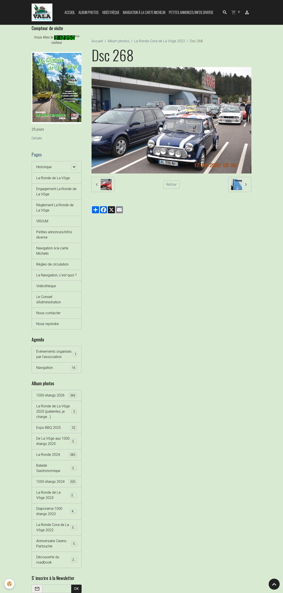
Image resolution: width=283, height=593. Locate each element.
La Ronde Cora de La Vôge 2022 (159, 41)
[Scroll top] (274, 584)
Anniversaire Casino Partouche (56, 543)
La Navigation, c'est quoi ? (56, 275)
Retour (171, 184)
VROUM (42, 221)
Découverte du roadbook (56, 559)
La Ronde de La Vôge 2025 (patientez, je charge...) (57, 411)
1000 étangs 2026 (55, 395)
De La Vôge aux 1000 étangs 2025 (56, 441)
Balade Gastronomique (56, 468)
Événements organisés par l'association (56, 354)
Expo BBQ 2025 (55, 427)
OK (76, 589)
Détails (37, 138)
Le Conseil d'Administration (48, 299)
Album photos (88, 12)
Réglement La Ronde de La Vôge (55, 207)
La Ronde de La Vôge (53, 178)
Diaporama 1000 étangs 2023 (56, 511)
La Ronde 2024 (55, 454)
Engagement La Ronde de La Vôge (56, 191)
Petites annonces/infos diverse (191, 12)
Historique (44, 167)
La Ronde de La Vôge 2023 (56, 495)
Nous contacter (48, 313)
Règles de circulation (52, 264)
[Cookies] (9, 584)
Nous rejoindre (47, 324)
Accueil (70, 12)
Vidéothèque (110, 12)
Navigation (55, 368)
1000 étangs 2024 (55, 481)
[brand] (43, 12)
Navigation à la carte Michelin (144, 12)
